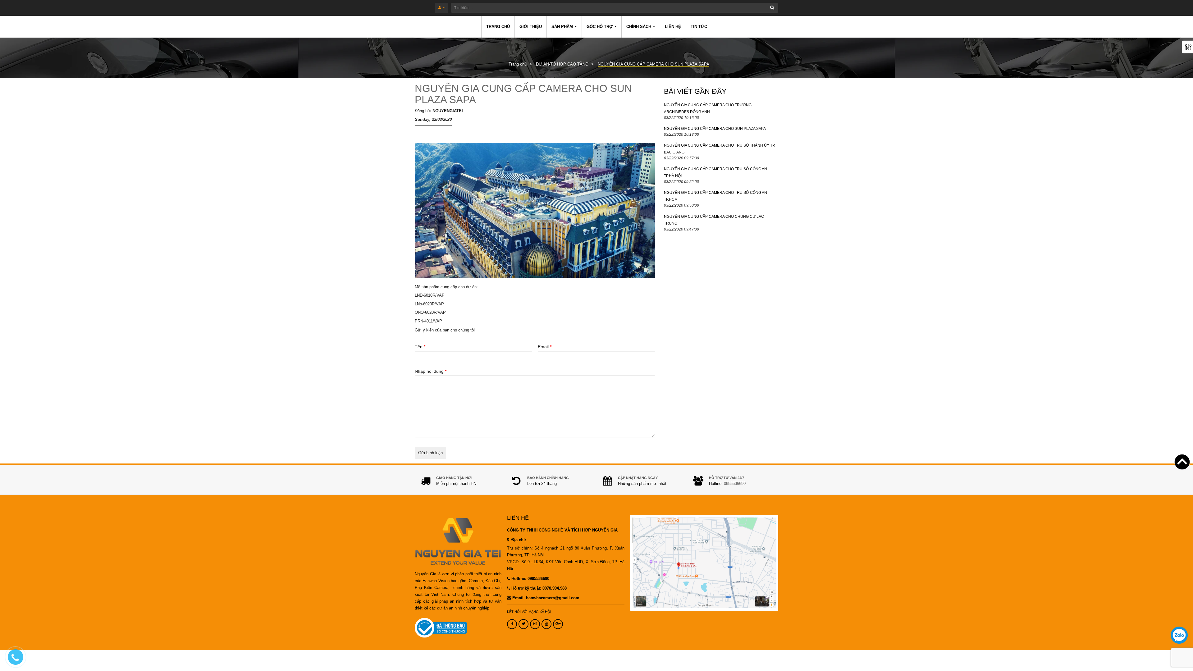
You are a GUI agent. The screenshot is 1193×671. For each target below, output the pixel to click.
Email (544, 346)
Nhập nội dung (430, 371)
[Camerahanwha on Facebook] (512, 624)
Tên (420, 346)
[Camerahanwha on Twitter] (523, 624)
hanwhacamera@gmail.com (552, 598)
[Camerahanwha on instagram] (535, 624)
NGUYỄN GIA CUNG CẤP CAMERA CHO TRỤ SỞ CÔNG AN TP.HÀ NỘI (715, 172)
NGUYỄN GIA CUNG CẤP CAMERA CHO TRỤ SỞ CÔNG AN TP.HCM (715, 196)
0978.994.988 (554, 588)
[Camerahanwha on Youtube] (546, 624)
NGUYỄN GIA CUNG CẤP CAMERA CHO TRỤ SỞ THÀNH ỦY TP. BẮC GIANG (719, 148)
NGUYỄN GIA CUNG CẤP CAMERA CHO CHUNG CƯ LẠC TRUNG (714, 220)
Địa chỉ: (518, 540)
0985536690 (735, 484)
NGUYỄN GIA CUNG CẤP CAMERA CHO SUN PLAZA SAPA (523, 94)
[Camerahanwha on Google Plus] (558, 624)
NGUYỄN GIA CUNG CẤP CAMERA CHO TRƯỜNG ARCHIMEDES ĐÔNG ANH (708, 108)
